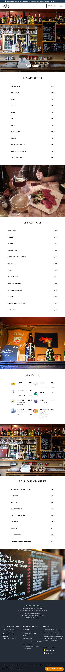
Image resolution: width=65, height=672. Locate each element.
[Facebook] (45, 643)
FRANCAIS (48, 653)
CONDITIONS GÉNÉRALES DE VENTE (18, 665)
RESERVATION (52, 6)
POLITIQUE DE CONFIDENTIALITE (37, 665)
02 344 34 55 (56, 1)
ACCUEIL (5, 665)
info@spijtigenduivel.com (9, 638)
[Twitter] (49, 643)
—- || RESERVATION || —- (9, 667)
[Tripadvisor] (52, 643)
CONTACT (49, 665)
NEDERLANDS (49, 650)
